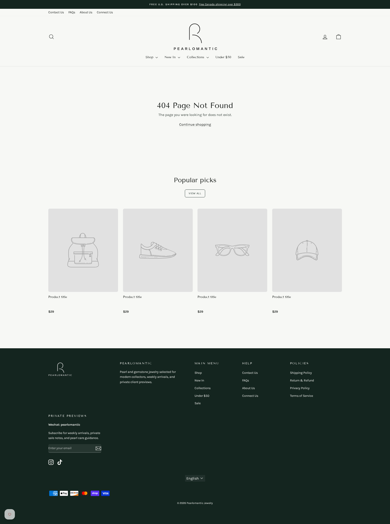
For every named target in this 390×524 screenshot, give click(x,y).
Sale (241, 57)
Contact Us (56, 12)
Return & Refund (302, 380)
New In (171, 57)
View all (195, 193)
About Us (86, 12)
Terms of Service (301, 396)
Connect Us (105, 12)
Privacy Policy (300, 388)
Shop (150, 57)
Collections (196, 57)
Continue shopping (195, 124)
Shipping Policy (301, 373)
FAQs (71, 12)
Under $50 (223, 57)
